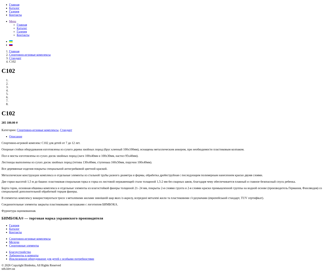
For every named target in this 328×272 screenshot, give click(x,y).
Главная (14, 51)
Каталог (14, 228)
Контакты (15, 232)
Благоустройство (20, 252)
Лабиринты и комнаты (24, 255)
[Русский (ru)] (11, 44)
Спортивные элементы (24, 245)
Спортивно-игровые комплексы (30, 54)
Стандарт (15, 58)
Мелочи (14, 242)
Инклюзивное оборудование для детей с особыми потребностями (51, 258)
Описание (15, 136)
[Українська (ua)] (11, 41)
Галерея (14, 225)
